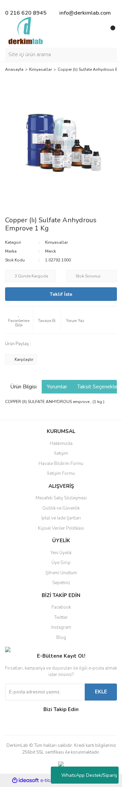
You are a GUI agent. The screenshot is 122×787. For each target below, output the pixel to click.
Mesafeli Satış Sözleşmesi (61, 498)
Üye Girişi (61, 563)
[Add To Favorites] (19, 320)
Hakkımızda (61, 443)
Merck (50, 251)
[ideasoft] (25, 780)
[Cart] (110, 30)
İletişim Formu (61, 473)
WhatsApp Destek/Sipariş (89, 775)
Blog (61, 638)
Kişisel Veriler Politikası (61, 528)
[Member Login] (96, 31)
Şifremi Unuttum (61, 573)
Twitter (61, 617)
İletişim (61, 453)
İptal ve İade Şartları (61, 518)
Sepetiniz (61, 583)
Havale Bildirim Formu (61, 464)
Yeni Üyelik (61, 553)
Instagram (61, 627)
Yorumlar (57, 386)
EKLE (101, 691)
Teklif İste (61, 294)
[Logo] (25, 30)
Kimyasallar (56, 242)
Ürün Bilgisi (23, 386)
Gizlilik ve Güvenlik (61, 508)
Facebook (61, 607)
